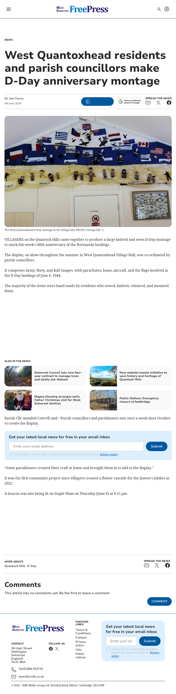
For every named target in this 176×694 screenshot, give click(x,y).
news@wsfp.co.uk (31, 677)
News (9, 40)
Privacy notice (109, 454)
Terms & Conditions (83, 631)
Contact (81, 638)
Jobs (79, 650)
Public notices (81, 655)
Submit (156, 446)
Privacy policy (81, 643)
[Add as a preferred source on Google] (129, 101)
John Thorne (16, 98)
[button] (8, 9)
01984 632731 (33, 669)
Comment (159, 601)
